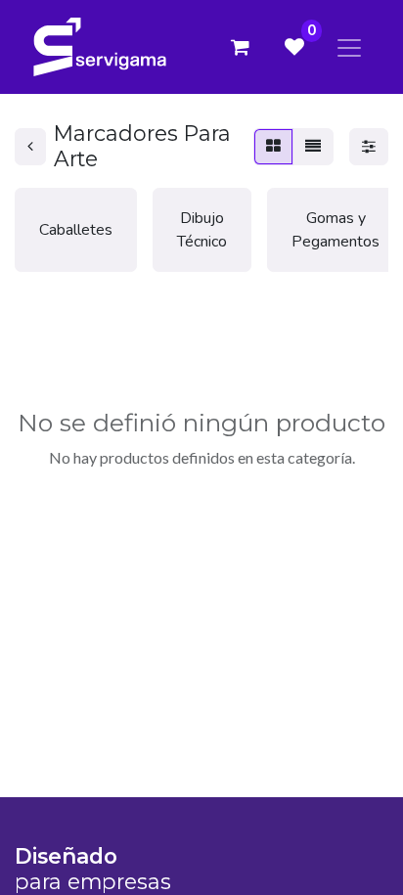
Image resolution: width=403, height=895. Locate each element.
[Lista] (313, 146)
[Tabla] (273, 146)
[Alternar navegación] (349, 46)
